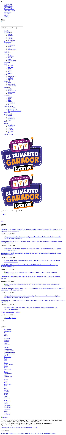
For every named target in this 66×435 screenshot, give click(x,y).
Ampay (10, 59)
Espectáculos (7, 42)
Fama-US (10, 79)
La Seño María (12, 60)
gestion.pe (21, 433)
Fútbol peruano (8, 349)
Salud (9, 98)
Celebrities (10, 129)
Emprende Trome (9, 106)
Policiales (10, 35)
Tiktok (6, 393)
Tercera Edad (11, 103)
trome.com (33, 433)
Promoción (7, 112)
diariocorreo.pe (41, 433)
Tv (8, 43)
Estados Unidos (12, 90)
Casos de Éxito (12, 108)
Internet (10, 115)
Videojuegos (11, 117)
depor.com (27, 433)
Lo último (6, 31)
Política (10, 34)
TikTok (10, 71)
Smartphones (11, 118)
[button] (19, 211)
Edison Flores (8, 7)
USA (5, 75)
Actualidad (7, 32)
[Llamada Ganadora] (21, 172)
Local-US (10, 78)
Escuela (10, 97)
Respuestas (7, 62)
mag (55, 433)
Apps (9, 120)
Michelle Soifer (8, 6)
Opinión (6, 54)
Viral (5, 64)
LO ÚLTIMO (8, 4)
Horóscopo (7, 52)
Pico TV (6, 15)
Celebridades (11, 45)
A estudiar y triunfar (14, 312)
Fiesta (9, 82)
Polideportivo (7, 357)
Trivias (6, 122)
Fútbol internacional (9, 352)
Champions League (9, 354)
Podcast (6, 16)
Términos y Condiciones (7, 427)
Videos (6, 123)
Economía (10, 38)
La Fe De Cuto (12, 85)
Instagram (10, 67)
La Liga (6, 355)
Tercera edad (7, 384)
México (10, 93)
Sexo (9, 104)
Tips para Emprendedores (14, 111)
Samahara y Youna (9, 9)
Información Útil (12, 109)
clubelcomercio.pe (13, 433)
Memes (10, 73)
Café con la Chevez (9, 10)
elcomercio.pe (4, 433)
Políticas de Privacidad (20, 427)
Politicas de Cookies (31, 427)
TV (5, 332)
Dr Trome (10, 131)
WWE (6, 358)
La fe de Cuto (8, 12)
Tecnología (7, 114)
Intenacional (7, 369)
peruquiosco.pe (49, 433)
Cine (9, 48)
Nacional (10, 37)
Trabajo (10, 101)
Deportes (6, 51)
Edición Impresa (8, 134)
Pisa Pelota (7, 13)
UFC (5, 360)
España (10, 89)
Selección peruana (9, 350)
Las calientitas (11, 84)
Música (10, 46)
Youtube (10, 70)
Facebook (10, 65)
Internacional (11, 40)
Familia (6, 95)
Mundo (6, 87)
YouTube (6, 390)
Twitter (9, 68)
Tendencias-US (12, 76)
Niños (9, 100)
